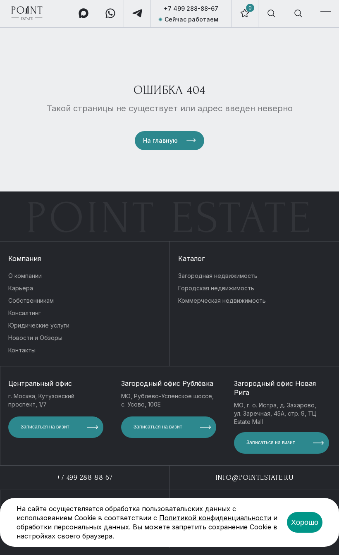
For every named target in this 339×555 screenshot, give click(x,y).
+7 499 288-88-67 (191, 8)
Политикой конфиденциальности (215, 518)
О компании (25, 275)
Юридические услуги (38, 325)
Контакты (22, 350)
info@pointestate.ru (254, 477)
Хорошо (304, 522)
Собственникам (31, 300)
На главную (160, 140)
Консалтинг (24, 312)
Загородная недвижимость (218, 275)
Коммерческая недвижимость (222, 300)
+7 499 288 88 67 (85, 477)
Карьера (20, 288)
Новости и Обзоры (35, 337)
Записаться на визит (45, 427)
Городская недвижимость (216, 288)
